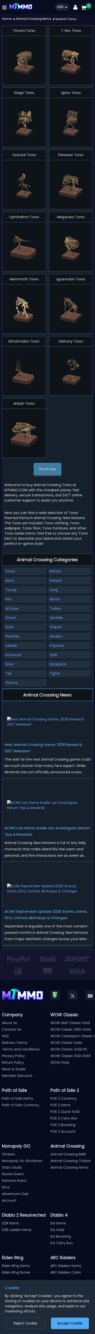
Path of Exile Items (17, 1098)
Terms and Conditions (21, 1049)
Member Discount (17, 1075)
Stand (10, 617)
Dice (6, 1187)
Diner (9, 664)
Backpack (58, 664)
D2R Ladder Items (16, 1229)
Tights (55, 673)
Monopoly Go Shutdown (22, 1160)
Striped (56, 627)
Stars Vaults (12, 1167)
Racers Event (13, 1174)
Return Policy (13, 1062)
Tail (8, 673)
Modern (56, 636)
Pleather (12, 636)
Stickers (8, 1154)
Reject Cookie (25, 1323)
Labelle (11, 645)
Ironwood (13, 654)
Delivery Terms (14, 1042)
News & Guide (13, 1069)
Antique (12, 608)
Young (10, 589)
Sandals (56, 617)
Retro (9, 580)
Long (54, 589)
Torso (10, 571)
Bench (55, 599)
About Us (9, 1022)
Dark (53, 654)
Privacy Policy (13, 1055)
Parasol (56, 580)
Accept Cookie (69, 1323)
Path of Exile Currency (20, 1105)
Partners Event (14, 1180)
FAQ (5, 1036)
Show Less (47, 469)
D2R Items (10, 1223)
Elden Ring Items (16, 1265)
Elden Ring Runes (16, 1272)
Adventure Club (15, 1193)
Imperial (56, 645)
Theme (11, 682)
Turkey (55, 608)
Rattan (55, 571)
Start (9, 627)
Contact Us (11, 1029)
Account (9, 1200)
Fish (8, 599)
